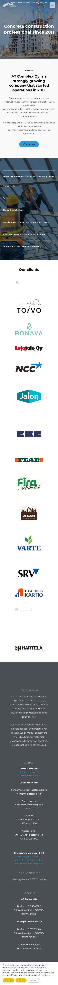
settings (46, 975)
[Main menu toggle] (52, 5)
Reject (21, 980)
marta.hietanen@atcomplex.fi (29, 860)
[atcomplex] (10, 4)
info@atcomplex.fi (29, 772)
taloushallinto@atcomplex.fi (29, 864)
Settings (33, 980)
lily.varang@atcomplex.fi (29, 856)
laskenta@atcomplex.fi (29, 776)
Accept (8, 980)
